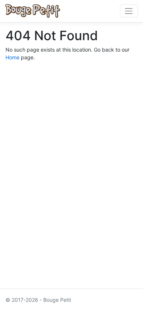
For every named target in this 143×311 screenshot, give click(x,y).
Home (12, 57)
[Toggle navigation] (129, 10)
